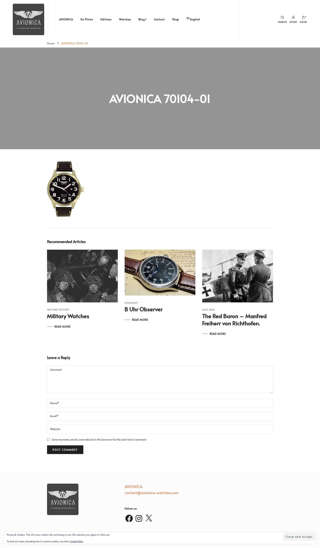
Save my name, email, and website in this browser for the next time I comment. (99, 439)
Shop (175, 19)
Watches (125, 19)
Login (293, 21)
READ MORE (62, 326)
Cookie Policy (76, 541)
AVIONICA (66, 19)
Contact (159, 19)
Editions (106, 19)
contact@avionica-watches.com (151, 492)
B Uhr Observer (144, 309)
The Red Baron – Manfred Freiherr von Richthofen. (234, 319)
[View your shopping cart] (303, 18)
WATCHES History (58, 309)
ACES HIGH (208, 309)
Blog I (142, 19)
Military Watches (68, 316)
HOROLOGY (131, 302)
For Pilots (87, 19)
